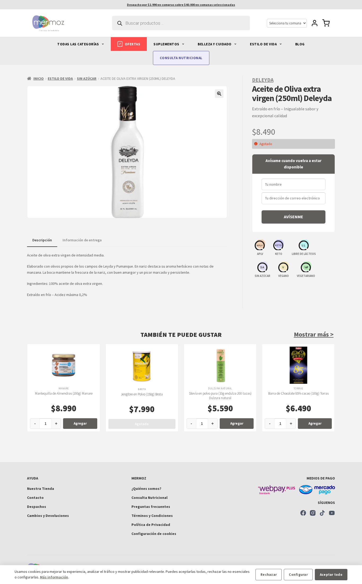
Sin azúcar (86, 78)
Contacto (35, 497)
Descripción (42, 240)
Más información (54, 577)
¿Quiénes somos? (146, 488)
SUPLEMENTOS (166, 44)
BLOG (300, 44)
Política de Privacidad (150, 524)
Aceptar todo (331, 574)
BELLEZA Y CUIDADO (215, 44)
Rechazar (269, 574)
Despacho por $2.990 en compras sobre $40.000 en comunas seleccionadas (181, 5)
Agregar (80, 423)
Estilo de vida (60, 78)
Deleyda (262, 79)
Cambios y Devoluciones (48, 515)
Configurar (298, 574)
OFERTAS (132, 44)
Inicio (38, 78)
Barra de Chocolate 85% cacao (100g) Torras (298, 393)
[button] (219, 93)
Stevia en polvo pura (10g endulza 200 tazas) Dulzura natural (220, 395)
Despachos (36, 506)
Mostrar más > (314, 334)
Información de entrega (82, 240)
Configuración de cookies (153, 533)
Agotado (142, 424)
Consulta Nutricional (149, 497)
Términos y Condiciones (152, 515)
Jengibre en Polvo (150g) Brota (142, 394)
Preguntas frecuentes (150, 506)
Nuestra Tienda (40, 488)
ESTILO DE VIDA (264, 44)
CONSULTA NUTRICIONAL (181, 58)
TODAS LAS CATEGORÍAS (78, 44)
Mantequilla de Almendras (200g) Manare (63, 393)
